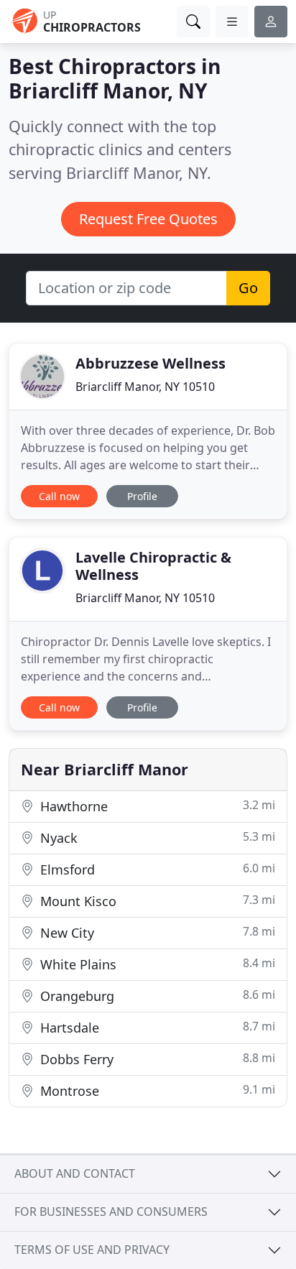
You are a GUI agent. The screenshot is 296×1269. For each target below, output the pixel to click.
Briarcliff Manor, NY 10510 (145, 386)
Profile (142, 496)
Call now (59, 496)
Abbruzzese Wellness (150, 363)
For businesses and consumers (111, 1211)
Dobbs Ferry (156, 1059)
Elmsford (156, 869)
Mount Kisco (156, 901)
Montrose (156, 1090)
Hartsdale (156, 1027)
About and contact (74, 1173)
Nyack (156, 837)
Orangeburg (156, 996)
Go (248, 287)
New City (156, 932)
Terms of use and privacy (92, 1250)
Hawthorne (156, 806)
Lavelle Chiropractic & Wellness (153, 566)
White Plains (156, 964)
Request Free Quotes (148, 219)
